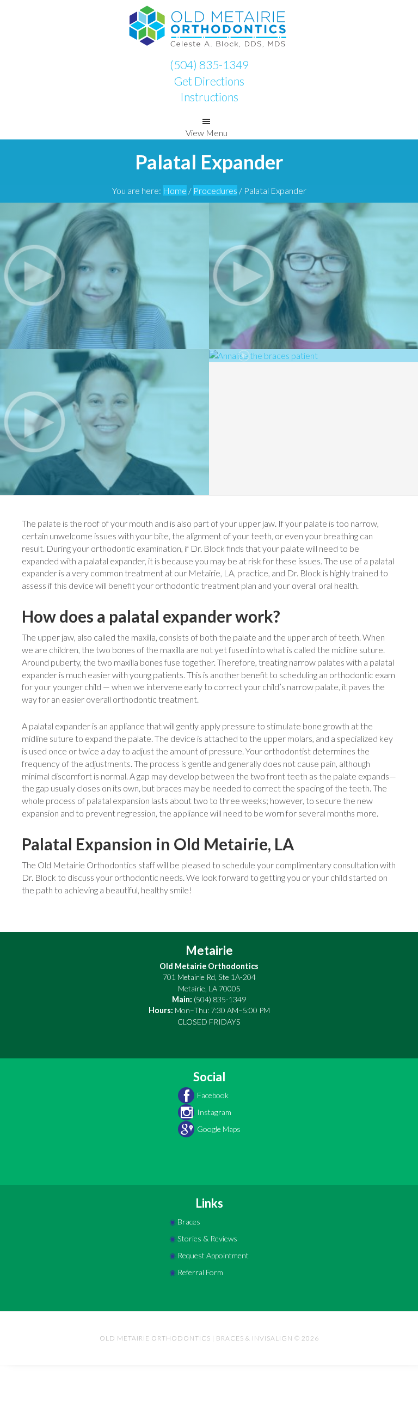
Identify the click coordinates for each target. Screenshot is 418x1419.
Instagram (214, 1112)
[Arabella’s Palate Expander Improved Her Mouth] (104, 274)
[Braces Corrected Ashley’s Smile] (104, 421)
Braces (188, 1221)
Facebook (213, 1095)
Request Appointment (213, 1255)
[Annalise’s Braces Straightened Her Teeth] (313, 355)
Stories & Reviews (207, 1238)
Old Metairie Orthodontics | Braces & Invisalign (209, 27)
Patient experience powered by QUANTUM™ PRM (209, 1412)
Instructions (209, 96)
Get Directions (209, 81)
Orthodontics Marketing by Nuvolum (209, 1387)
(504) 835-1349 (209, 64)
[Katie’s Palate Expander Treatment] (313, 274)
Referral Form (200, 1272)
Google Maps (219, 1129)
